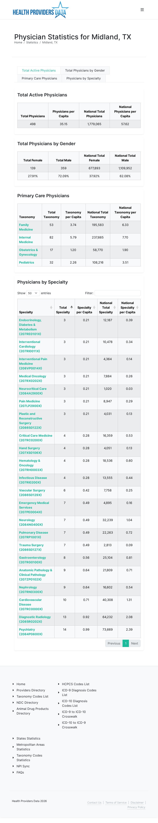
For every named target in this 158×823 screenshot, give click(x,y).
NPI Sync (23, 766)
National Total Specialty (106, 307)
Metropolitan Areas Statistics (31, 747)
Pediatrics (26, 262)
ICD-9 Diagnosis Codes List (79, 692)
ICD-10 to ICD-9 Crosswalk (74, 725)
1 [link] (125, 643)
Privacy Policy (136, 807)
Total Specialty (63, 310)
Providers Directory (31, 690)
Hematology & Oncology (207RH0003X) (31, 465)
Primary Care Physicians (39, 78)
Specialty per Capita (84, 310)
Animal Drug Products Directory (33, 711)
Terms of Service (116, 802)
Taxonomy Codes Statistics (29, 757)
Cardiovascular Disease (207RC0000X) (31, 604)
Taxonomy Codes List (32, 696)
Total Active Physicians (39, 70)
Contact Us (94, 802)
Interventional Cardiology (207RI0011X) (29, 346)
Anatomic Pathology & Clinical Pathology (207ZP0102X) (35, 574)
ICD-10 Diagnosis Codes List (74, 703)
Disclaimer (137, 802)
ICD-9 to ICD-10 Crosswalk (74, 714)
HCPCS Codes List (75, 684)
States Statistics (28, 738)
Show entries (34, 293)
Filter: (89, 293)
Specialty (26, 312)
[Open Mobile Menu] (142, 9)
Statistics (32, 42)
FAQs (20, 772)
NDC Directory (27, 702)
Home (18, 42)
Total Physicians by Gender (85, 70)
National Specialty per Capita (127, 307)
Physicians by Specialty (83, 78)
